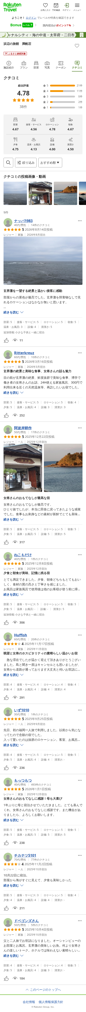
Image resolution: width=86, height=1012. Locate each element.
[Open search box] (8, 162)
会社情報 (29, 1002)
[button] (15, 193)
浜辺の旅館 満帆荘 (17, 43)
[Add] (76, 45)
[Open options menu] (79, 220)
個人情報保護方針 (51, 1002)
